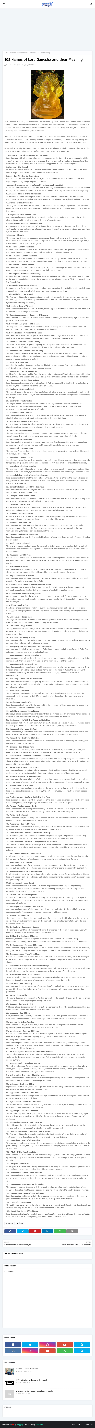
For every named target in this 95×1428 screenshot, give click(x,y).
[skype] (82, 1344)
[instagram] (47, 1344)
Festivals (20, 1223)
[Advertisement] (47, 29)
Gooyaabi (39, 1425)
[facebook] (13, 1344)
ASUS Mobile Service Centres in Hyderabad (31, 1380)
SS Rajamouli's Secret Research (27, 1369)
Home (6, 53)
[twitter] (30, 1344)
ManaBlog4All (11, 65)
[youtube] (65, 1344)
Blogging (20, 1425)
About (80, 1424)
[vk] (13, 1350)
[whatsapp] (65, 1350)
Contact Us (89, 1424)
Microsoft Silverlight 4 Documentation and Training (35, 1391)
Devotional (13, 53)
